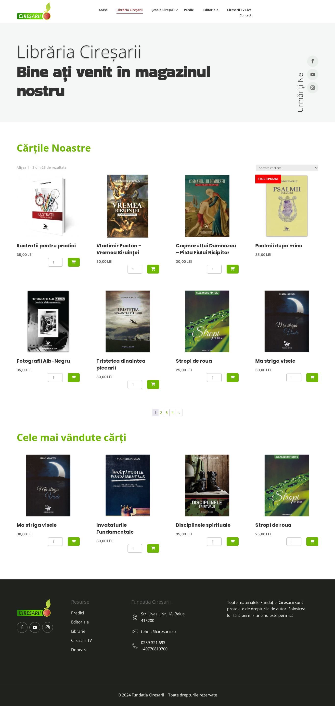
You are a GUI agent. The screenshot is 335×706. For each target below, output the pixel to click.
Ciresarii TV (81, 640)
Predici (189, 10)
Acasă (103, 10)
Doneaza (79, 649)
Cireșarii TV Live (239, 10)
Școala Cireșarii (163, 10)
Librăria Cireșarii (129, 10)
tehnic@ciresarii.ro (158, 631)
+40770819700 (154, 649)
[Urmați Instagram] (312, 87)
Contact (245, 15)
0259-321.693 (153, 642)
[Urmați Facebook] (312, 61)
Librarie (78, 631)
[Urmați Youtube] (312, 74)
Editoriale (210, 10)
